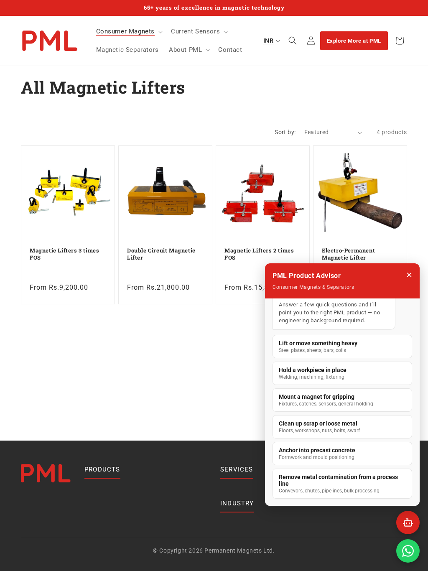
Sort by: (285, 132)
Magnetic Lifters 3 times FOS (64, 254)
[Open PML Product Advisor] (408, 522)
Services (236, 469)
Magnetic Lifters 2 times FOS (259, 254)
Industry (237, 503)
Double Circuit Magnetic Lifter (161, 254)
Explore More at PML (354, 41)
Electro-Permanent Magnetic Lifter (348, 254)
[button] (128, 32)
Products (102, 469)
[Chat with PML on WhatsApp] (408, 551)
